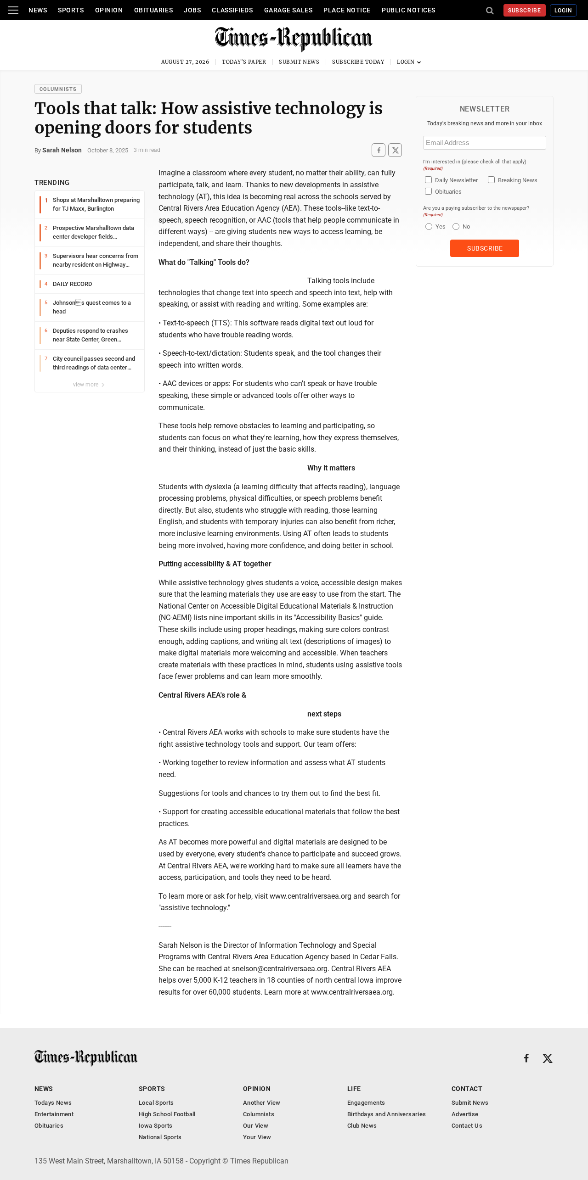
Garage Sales (288, 10)
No (466, 226)
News (37, 10)
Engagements (366, 1102)
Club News (362, 1125)
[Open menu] (13, 10)
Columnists (58, 89)
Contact (467, 1088)
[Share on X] (395, 150)
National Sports (160, 1137)
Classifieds (232, 10)
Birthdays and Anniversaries (386, 1114)
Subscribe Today (358, 62)
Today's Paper (244, 62)
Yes (439, 226)
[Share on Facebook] (378, 150)
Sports (71, 10)
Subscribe (525, 10)
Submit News (299, 62)
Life (354, 1088)
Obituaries (153, 10)
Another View (262, 1102)
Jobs (192, 10)
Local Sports (156, 1102)
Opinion (109, 10)
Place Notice (347, 10)
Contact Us (467, 1125)
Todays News (53, 1102)
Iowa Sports (155, 1125)
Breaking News (517, 180)
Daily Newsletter (456, 180)
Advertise (465, 1114)
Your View (257, 1137)
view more (86, 384)
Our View (255, 1125)
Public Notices (408, 10)
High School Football (167, 1114)
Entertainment (54, 1114)
